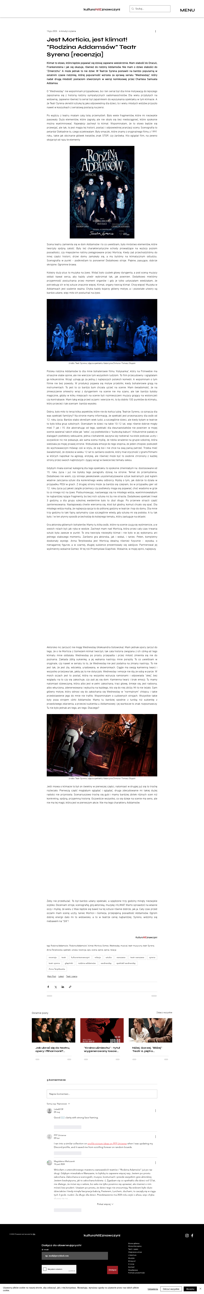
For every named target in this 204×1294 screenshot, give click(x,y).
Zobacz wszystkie (164, 1012)
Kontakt (131, 1157)
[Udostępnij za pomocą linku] (70, 986)
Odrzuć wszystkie (171, 1288)
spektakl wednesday (125, 963)
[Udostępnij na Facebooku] (48, 986)
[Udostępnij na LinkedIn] (62, 986)
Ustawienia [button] (153, 1288)
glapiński (69, 963)
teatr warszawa (137, 957)
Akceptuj (190, 1288)
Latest (61, 976)
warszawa (121, 957)
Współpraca (133, 1160)
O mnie (131, 1154)
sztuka (109, 957)
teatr (64, 957)
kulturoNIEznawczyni (102, 1126)
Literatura (132, 1145)
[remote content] (102, 596)
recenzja (52, 957)
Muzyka (131, 1148)
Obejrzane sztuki (135, 1143)
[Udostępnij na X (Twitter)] (55, 986)
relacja (98, 957)
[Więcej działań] (155, 31)
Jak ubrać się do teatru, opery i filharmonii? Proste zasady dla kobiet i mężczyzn (52, 1049)
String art (132, 1151)
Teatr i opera (71, 976)
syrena (152, 957)
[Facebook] (192, 1126)
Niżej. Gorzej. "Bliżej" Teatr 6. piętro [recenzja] (147, 1049)
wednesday (106, 963)
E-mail (45, 1140)
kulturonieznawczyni (80, 957)
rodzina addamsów (87, 963)
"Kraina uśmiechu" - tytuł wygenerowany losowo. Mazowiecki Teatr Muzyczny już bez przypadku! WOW (102, 1049)
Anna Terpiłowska (57, 969)
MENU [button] (187, 10)
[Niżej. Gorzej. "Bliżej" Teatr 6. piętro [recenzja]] (150, 1030)
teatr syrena (54, 963)
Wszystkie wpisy (135, 1137)
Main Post (51, 976)
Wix (34, 1124)
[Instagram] (187, 1126)
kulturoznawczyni (102, 9)
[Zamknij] (200, 1289)
